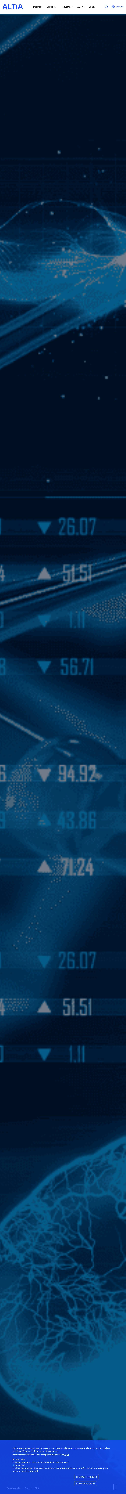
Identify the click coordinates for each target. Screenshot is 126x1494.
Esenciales (20, 1459)
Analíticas (19, 1465)
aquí (66, 1454)
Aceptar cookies (85, 1483)
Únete (92, 7)
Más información (34, 656)
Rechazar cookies (86, 1477)
